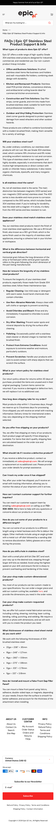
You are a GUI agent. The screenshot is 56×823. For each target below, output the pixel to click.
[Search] (50, 23)
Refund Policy (44, 727)
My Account (28, 726)
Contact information (34, 809)
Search (11, 730)
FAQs (28, 739)
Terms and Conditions (40, 805)
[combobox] (28, 23)
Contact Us (11, 727)
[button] (4, 14)
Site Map (11, 733)
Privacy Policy (45, 724)
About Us (11, 724)
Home (5, 30)
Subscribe (28, 796)
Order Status (28, 729)
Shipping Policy (45, 736)
